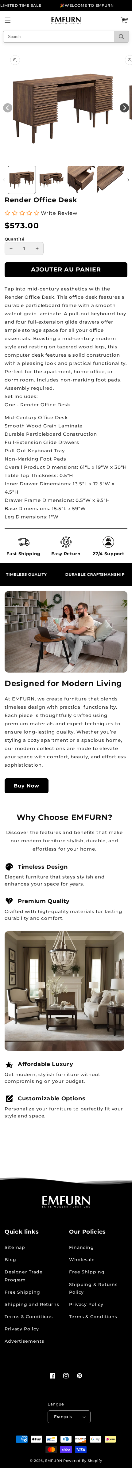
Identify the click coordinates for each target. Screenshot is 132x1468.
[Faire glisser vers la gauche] (4, 180)
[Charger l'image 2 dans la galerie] (51, 180)
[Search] (121, 36)
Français (63, 1416)
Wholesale (82, 1259)
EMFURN (53, 1461)
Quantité (14, 239)
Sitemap (15, 1247)
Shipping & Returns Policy (93, 1288)
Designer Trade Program (24, 1275)
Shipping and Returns (32, 1304)
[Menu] (7, 20)
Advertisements (24, 1341)
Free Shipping (22, 1292)
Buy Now (26, 786)
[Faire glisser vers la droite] (128, 180)
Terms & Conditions (29, 1316)
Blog (10, 1259)
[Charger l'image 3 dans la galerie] (81, 180)
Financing (81, 1247)
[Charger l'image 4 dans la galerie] (111, 180)
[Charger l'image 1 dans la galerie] (22, 180)
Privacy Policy (22, 1329)
